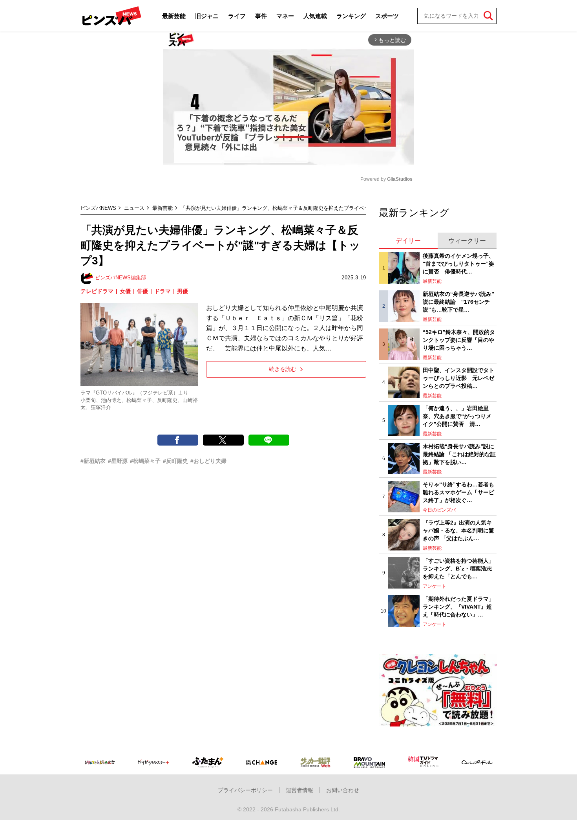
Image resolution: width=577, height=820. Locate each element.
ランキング (351, 16)
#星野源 (118, 461)
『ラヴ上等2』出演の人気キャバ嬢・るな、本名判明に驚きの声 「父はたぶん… (458, 530)
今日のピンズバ (439, 510)
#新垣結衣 (93, 461)
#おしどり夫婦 (208, 461)
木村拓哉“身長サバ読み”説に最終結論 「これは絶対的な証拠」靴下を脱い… (459, 454)
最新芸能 (174, 16)
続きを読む (282, 369)
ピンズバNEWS (98, 208)
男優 (182, 291)
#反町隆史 (175, 461)
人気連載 (315, 16)
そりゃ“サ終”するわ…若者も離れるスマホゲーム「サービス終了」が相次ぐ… (458, 492)
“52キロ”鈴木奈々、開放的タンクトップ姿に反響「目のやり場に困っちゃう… (459, 339)
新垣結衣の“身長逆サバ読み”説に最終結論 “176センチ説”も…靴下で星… (458, 301)
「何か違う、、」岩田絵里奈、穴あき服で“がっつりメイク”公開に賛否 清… (457, 416)
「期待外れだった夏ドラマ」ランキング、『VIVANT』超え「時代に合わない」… (458, 606)
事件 (261, 16)
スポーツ (387, 16)
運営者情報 (299, 790)
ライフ (237, 16)
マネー (285, 16)
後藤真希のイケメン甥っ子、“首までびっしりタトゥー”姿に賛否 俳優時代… (458, 263)
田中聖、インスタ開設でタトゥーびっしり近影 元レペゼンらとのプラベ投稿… (458, 378)
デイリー (408, 240)
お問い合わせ (342, 790)
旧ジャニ (207, 16)
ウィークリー (467, 240)
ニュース (134, 208)
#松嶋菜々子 (145, 461)
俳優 (142, 291)
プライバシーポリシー (245, 790)
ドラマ (162, 291)
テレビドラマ (96, 291)
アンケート (434, 586)
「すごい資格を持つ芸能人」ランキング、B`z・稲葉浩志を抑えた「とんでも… (458, 568)
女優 (125, 291)
